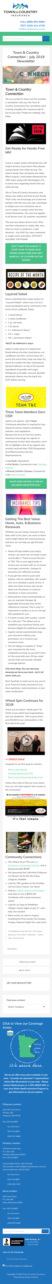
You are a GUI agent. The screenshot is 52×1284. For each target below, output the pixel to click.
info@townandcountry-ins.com (32, 29)
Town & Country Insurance (17, 1259)
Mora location (18, 474)
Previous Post (27, 962)
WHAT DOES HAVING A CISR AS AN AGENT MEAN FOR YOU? (26, 483)
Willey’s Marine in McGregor (30, 890)
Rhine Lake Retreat (17, 769)
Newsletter (12, 949)
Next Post (24, 970)
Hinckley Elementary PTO (20, 773)
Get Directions (13, 1126)
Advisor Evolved (31, 1277)
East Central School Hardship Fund (25, 777)
